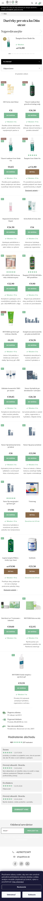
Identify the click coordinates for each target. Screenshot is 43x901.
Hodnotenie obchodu (21, 737)
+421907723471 (23, 852)
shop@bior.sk (23, 856)
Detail (32, 172)
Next (41, 31)
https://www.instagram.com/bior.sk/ (21, 863)
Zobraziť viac (21, 809)
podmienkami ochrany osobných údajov (27, 838)
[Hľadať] (32, 3)
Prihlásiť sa (32, 831)
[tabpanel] (21, 43)
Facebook (15, 863)
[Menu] (3, 3)
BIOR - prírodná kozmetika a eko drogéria (27, 863)
